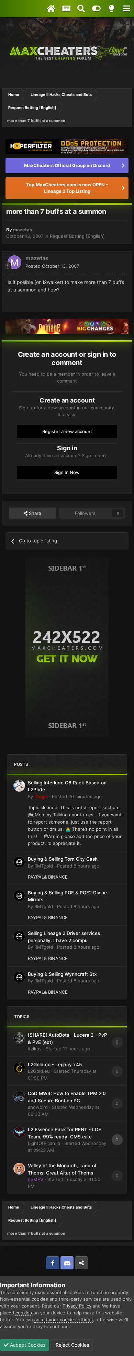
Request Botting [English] (77, 236)
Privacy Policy (77, 1306)
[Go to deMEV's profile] (19, 1169)
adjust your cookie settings (63, 1319)
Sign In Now (67, 472)
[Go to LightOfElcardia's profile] (19, 1132)
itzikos (35, 1048)
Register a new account (67, 431)
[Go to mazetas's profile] (14, 262)
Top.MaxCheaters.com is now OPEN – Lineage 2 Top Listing (67, 188)
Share (34, 513)
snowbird (38, 1107)
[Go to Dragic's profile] (19, 786)
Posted (52, 266)
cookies (23, 1312)
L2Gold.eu (39, 1071)
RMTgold (43, 866)
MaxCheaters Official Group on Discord (67, 165)
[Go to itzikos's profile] (19, 1038)
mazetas (22, 229)
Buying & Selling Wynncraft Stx (62, 974)
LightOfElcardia (44, 1143)
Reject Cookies (71, 1345)
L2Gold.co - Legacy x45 (55, 1064)
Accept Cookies (27, 1345)
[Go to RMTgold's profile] (19, 862)
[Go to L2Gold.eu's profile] (19, 1067)
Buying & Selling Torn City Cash (63, 859)
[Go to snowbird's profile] (19, 1096)
